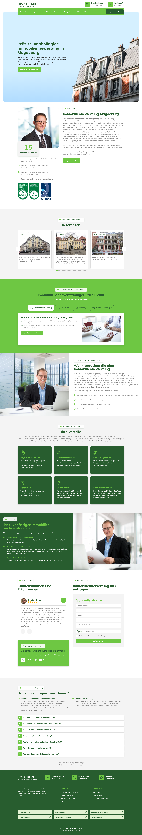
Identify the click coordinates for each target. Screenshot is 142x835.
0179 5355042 (35, 660)
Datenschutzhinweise (87, 636)
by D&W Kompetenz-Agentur (71, 830)
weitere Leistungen (68, 798)
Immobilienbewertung (27, 12)
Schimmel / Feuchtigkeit (47, 12)
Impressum (97, 792)
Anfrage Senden (98, 641)
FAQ (62, 801)
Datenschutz (97, 795)
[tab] (41, 308)
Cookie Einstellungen (100, 798)
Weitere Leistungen (83, 12)
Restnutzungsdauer (66, 12)
